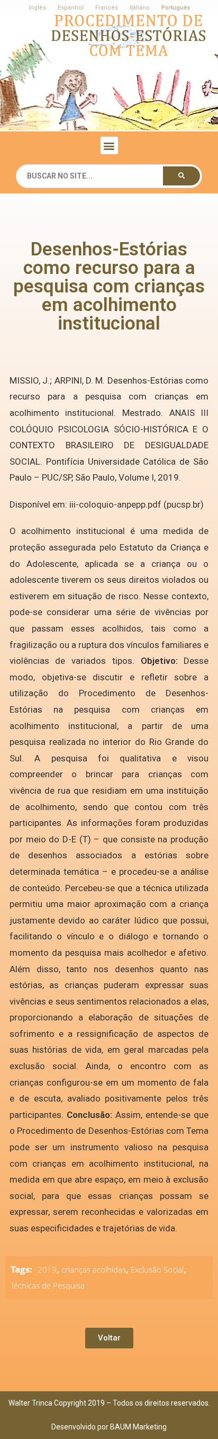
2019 (47, 1269)
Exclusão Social (157, 1269)
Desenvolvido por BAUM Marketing (109, 1427)
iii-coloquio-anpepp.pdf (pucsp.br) (136, 504)
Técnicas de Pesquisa (48, 1285)
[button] (109, 145)
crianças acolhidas (93, 1269)
